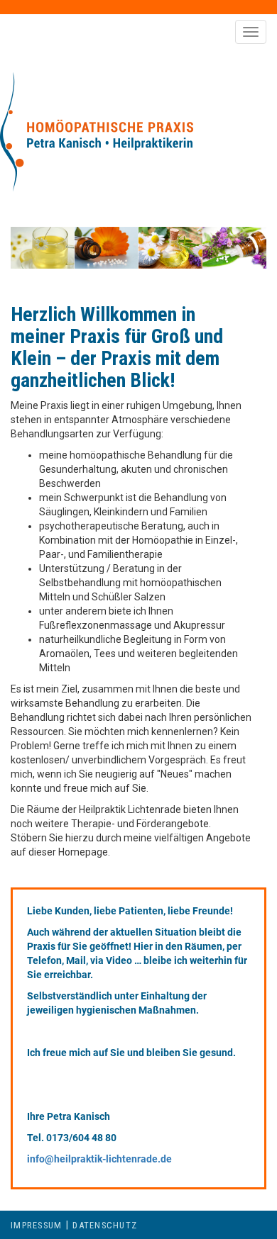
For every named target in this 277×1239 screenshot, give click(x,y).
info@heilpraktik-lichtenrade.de (99, 1159)
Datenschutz (104, 1225)
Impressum (36, 1225)
